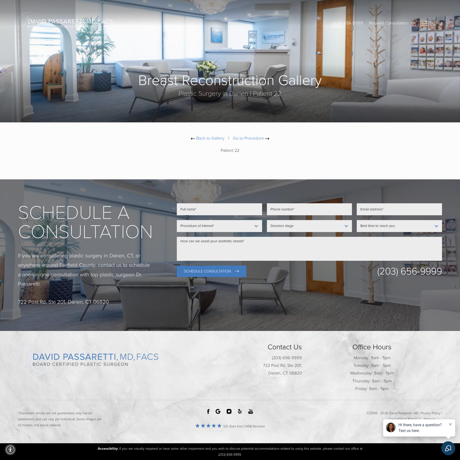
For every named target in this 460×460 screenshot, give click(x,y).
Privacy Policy (430, 413)
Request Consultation (388, 23)
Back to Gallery (209, 138)
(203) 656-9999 (348, 23)
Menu (436, 23)
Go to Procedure (249, 138)
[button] (10, 449)
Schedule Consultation (207, 271)
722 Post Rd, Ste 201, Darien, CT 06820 (282, 369)
